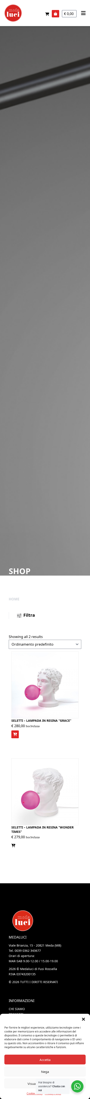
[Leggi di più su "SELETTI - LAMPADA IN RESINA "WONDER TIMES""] (13, 845)
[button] (83, 1019)
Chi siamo (17, 1009)
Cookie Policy (35, 1093)
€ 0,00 (69, 13)
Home (14, 599)
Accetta (45, 1059)
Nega (45, 1071)
